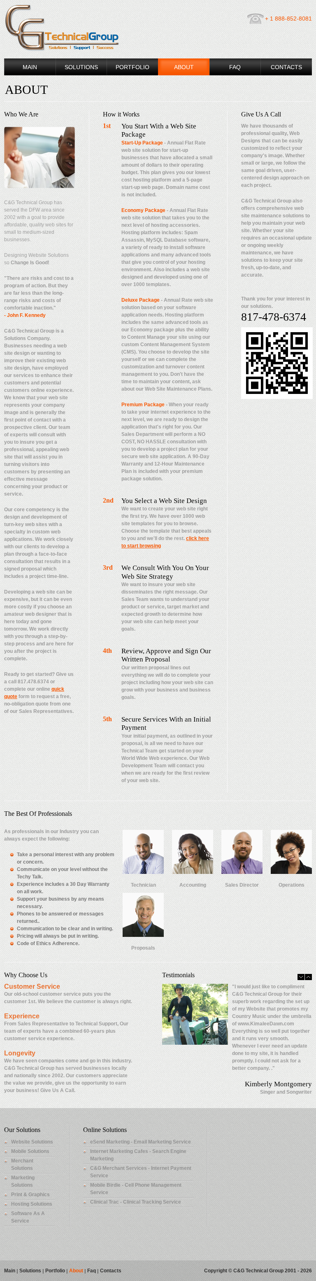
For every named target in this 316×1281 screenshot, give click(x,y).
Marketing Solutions (23, 1181)
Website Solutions (32, 1142)
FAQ (235, 67)
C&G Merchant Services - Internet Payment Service (140, 1172)
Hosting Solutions (31, 1204)
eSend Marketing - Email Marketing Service (140, 1142)
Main (30, 67)
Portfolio (132, 67)
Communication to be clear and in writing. (65, 929)
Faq (91, 1271)
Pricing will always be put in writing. (58, 936)
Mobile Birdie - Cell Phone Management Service (135, 1188)
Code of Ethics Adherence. (48, 943)
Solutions (81, 67)
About (184, 67)
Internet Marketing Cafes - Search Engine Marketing (138, 1155)
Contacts (286, 67)
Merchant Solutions (22, 1164)
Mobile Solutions (30, 1151)
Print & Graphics (30, 1194)
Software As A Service (28, 1217)
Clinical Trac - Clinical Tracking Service (135, 1202)
